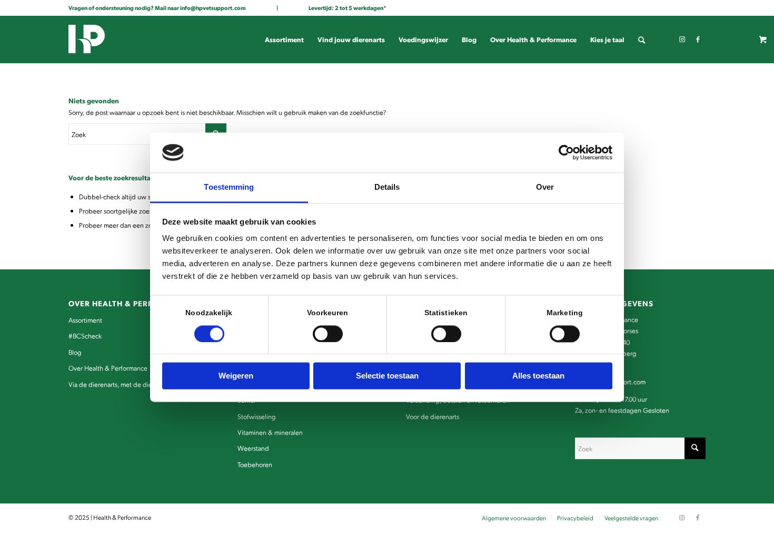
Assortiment (85, 319)
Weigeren (236, 376)
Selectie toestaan (387, 376)
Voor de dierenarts (432, 416)
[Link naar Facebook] (698, 39)
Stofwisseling (256, 416)
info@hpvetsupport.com (213, 8)
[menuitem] (284, 39)
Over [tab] (545, 187)
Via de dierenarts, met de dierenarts (120, 384)
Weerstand (253, 447)
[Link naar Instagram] (682, 39)
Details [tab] (387, 187)
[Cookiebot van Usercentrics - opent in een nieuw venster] (566, 152)
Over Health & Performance (107, 367)
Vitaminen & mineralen (270, 432)
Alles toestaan (538, 376)
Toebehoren (254, 464)
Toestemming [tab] (229, 187)
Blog (75, 351)
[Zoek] (641, 39)
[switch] (328, 333)
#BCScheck (85, 335)
